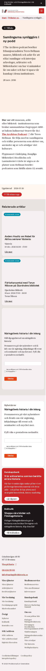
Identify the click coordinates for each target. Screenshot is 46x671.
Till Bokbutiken (13, 532)
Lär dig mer (12, 498)
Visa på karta (8, 564)
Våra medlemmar (32, 588)
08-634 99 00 (8, 570)
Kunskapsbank (30, 601)
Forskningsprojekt (9, 605)
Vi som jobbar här (32, 616)
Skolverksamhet (9, 609)
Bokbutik (5, 622)
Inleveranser (30, 592)
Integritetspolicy (9, 658)
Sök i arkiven (7, 635)
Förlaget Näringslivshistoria (32, 621)
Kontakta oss (7, 626)
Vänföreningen (30, 632)
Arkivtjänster (7, 588)
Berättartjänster (9, 592)
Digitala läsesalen (9, 642)
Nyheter (5, 618)
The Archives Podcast (14, 134)
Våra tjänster (7, 584)
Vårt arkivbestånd (9, 639)
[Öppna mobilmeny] (41, 10)
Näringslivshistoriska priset (33, 636)
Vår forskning (7, 601)
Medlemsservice (31, 584)
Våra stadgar (30, 640)
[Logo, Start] (13, 11)
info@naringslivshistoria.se (15, 574)
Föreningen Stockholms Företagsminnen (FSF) (33, 627)
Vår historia (29, 644)
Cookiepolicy (26, 656)
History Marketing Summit (32, 606)
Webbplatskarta (31, 648)
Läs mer (8, 252)
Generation (25, 664)
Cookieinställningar (10, 656)
